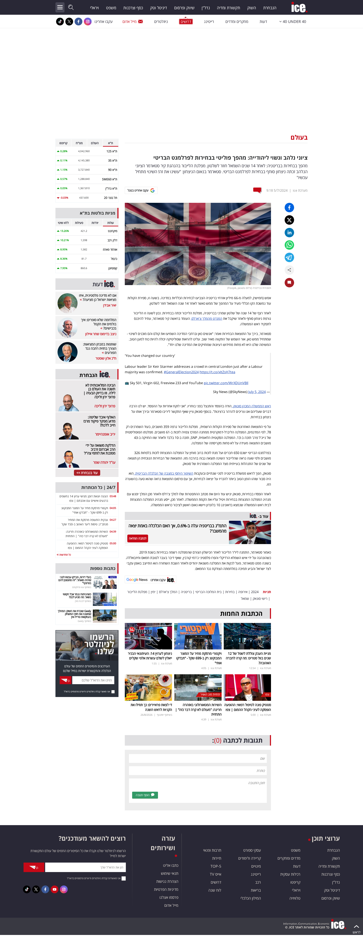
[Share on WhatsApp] (289, 245)
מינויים (256, 866)
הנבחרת (269, 8)
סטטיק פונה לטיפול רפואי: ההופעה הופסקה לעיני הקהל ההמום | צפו (247, 707)
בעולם (299, 137)
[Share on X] (289, 220)
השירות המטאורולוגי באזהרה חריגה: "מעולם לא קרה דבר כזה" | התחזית (198, 709)
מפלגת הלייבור (137, 591)
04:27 (113, 520)
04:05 (113, 508)
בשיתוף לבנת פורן (83, 601)
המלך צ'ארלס (168, 591)
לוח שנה (214, 890)
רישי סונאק (260, 598)
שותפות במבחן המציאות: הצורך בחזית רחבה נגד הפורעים (99, 348)
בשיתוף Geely (84, 621)
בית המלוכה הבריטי (208, 591)
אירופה (242, 591)
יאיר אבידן (109, 305)
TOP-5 (215, 866)
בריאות (256, 890)
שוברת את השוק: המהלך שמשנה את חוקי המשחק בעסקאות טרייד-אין (74, 614)
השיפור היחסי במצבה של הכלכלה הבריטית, (163, 473)
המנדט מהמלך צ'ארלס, (206, 318)
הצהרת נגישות (167, 881)
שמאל (245, 598)
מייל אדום (129, 21)
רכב (258, 882)
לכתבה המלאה (137, 538)
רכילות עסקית (290, 874)
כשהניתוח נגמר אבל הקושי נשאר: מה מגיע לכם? (77, 595)
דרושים (216, 882)
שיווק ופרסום (184, 8)
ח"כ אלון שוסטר (106, 358)
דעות (263, 21)
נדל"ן (206, 8)
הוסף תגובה (143, 795)
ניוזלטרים (161, 21)
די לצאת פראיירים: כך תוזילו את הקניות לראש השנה (151, 707)
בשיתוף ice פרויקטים (81, 587)
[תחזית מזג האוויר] (197, 687)
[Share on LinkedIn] (289, 232)
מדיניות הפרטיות (166, 889)
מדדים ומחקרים (289, 858)
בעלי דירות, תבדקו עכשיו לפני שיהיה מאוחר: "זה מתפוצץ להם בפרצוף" (74, 580)
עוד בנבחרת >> (87, 472)
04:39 (113, 531)
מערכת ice (300, 190)
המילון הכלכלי (251, 898)
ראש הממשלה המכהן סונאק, (251, 406)
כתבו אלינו (170, 865)
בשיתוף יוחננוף (164, 715)
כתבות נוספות (102, 568)
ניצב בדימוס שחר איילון (100, 334)
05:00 (113, 543)
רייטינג (209, 21)
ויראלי (94, 8)
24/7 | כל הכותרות (98, 487)
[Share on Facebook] (289, 207)
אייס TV (215, 874)
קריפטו (295, 882)
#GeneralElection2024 (181, 372)
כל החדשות (65, 554)
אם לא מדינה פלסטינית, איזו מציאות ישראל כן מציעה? (97, 297)
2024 (255, 591)
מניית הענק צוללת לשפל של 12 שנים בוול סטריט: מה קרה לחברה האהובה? (248, 658)
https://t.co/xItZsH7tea (217, 372)
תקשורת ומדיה (228, 8)
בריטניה (186, 591)
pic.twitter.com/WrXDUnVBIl (226, 383)
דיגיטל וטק (158, 8)
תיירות (216, 858)
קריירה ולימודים (249, 858)
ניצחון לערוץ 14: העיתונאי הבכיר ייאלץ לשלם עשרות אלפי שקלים (150, 655)
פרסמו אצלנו (168, 897)
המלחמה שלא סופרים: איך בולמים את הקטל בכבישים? (98, 324)
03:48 (113, 496)
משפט (111, 8)
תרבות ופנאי (212, 850)
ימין (153, 591)
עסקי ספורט (252, 850)
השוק (251, 8)
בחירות (230, 591)
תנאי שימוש (169, 873)
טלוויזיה (294, 898)
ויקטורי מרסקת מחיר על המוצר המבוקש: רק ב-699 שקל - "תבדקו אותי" (199, 658)
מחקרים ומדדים (236, 21)
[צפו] (247, 687)
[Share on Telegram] (289, 257)
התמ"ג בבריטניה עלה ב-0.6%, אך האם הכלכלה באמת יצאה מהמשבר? (177, 528)
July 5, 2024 (257, 391)
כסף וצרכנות (133, 8)
